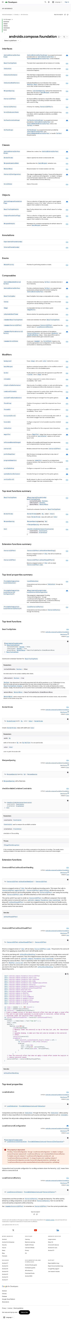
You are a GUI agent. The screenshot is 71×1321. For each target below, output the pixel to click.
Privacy (27, 1250)
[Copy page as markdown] (64, 36)
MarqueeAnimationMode (11, 163)
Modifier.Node (32, 84)
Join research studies (54, 1271)
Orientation (43, 532)
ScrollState (8, 184)
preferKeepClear (9, 454)
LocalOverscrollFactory (45, 327)
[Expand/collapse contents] (12, 19)
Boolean (45, 501)
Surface (29, 125)
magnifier (7, 434)
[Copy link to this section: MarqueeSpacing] (17, 760)
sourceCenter (42, 436)
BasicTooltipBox (9, 296)
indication (7, 428)
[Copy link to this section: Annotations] (16, 235)
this (45, 554)
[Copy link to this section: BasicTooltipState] (18, 629)
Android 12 (5, 1277)
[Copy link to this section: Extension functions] (23, 860)
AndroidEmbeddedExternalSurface (38, 58)
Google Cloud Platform (8, 1299)
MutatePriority (9, 264)
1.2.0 (67, 1133)
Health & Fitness (29, 1245)
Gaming (27, 1239)
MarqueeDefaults (9, 223)
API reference (7, 8)
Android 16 (5, 1266)
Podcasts (4, 1256)
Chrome (4, 1293)
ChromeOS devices (53, 1245)
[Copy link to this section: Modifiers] (13, 355)
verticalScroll (9, 479)
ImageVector (31, 309)
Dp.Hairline (26, 742)
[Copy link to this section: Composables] (17, 276)
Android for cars (52, 1247)
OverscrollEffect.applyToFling (38, 890)
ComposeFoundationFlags (12, 215)
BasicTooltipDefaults (11, 209)
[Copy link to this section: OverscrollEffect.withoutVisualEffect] (33, 928)
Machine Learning (30, 1242)
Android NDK (28, 1276)
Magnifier (35, 434)
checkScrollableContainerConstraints (40, 529)
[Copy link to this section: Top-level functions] (23, 622)
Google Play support (53, 1268)
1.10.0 (67, 714)
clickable (7, 379)
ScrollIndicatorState (11, 112)
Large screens (52, 1239)
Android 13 (5, 1274)
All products (5, 1302)
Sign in (67, 2)
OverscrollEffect (9, 99)
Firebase (4, 1296)
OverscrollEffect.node (35, 565)
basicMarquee (45, 92)
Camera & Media (29, 1247)
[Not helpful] (67, 14)
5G (26, 1253)
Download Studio (29, 1273)
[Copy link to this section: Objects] (12, 195)
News (3, 1250)
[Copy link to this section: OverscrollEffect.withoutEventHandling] (35, 868)
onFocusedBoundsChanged (12, 442)
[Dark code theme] (68, 641)
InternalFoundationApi (11, 247)
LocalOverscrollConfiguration (37, 592)
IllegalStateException (11, 845)
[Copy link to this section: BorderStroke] (14, 707)
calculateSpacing (39, 91)
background (7, 361)
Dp (42, 514)
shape (33, 361)
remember (37, 341)
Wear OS (50, 1242)
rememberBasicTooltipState (13, 320)
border (6, 373)
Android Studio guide (31, 1265)
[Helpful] (65, 14)
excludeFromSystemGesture (13, 398)
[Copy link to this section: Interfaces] (14, 49)
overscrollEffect (54, 448)
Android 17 (5, 1263)
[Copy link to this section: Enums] (10, 258)
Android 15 (5, 1268)
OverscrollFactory (10, 107)
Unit (5, 529)
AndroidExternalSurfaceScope (37, 55)
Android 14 (5, 1271)
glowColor (55, 333)
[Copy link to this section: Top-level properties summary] (34, 575)
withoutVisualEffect (46, 560)
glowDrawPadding (32, 335)
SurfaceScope (8, 130)
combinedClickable (10, 391)
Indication (7, 68)
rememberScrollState (11, 341)
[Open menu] (3, 2)
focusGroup (7, 403)
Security (4, 1245)
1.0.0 (67, 1099)
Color (52, 514)
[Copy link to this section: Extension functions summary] (33, 544)
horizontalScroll (10, 416)
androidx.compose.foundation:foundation (57, 632)
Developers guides (30, 1267)
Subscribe (24, 1312)
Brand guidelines (18, 1308)
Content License (50, 1220)
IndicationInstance (10, 75)
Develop (16, 14)
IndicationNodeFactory (11, 83)
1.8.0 (67, 874)
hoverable (7, 422)
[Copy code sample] (68, 974)
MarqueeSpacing (9, 91)
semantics (38, 460)
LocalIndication (32, 581)
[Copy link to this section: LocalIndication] (16, 1092)
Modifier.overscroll (16, 963)
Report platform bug (53, 1263)
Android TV (51, 1250)
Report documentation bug (55, 1266)
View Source (63, 634)
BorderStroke (8, 157)
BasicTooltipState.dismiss (13, 686)
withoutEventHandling (47, 550)
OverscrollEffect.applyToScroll (14, 890)
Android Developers (7, 14)
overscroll (7, 448)
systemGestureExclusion (12, 474)
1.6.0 (67, 636)
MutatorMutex (8, 169)
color (44, 361)
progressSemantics (10, 460)
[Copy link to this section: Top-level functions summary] (33, 491)
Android (4, 1239)
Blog (3, 1253)
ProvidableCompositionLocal (28, 1106)
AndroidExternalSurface (46, 57)
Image (6, 308)
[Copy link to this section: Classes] (11, 145)
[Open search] (45, 2)
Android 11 (5, 1280)
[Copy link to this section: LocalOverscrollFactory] (22, 1178)
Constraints (43, 531)
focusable (7, 409)
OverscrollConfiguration (12, 174)
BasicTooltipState (10, 63)
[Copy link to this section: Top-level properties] (24, 1084)
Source (4, 1247)
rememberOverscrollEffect (12, 325)
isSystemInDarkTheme (11, 314)
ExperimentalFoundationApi (13, 241)
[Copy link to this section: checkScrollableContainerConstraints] (33, 789)
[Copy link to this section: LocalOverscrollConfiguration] (27, 1126)
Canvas (6, 302)
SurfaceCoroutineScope (12, 120)
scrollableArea (9, 468)
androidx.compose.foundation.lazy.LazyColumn (44, 900)
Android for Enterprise (8, 1242)
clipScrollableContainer (12, 385)
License (10, 1308)
